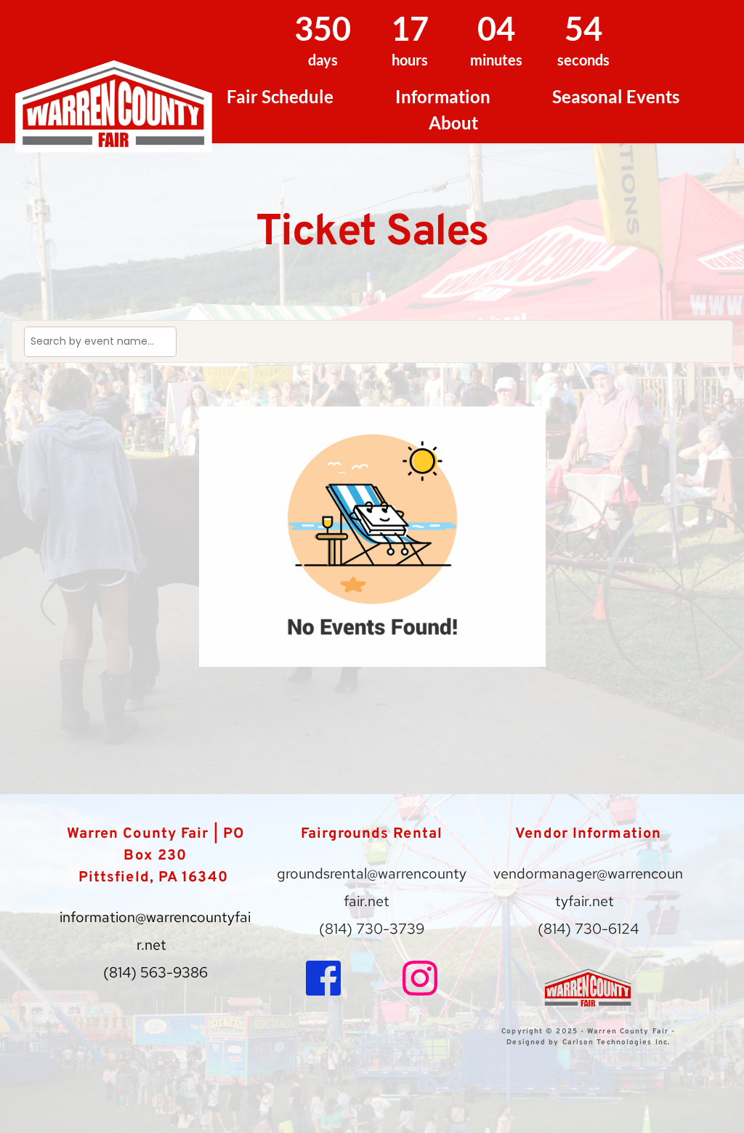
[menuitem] (280, 97)
